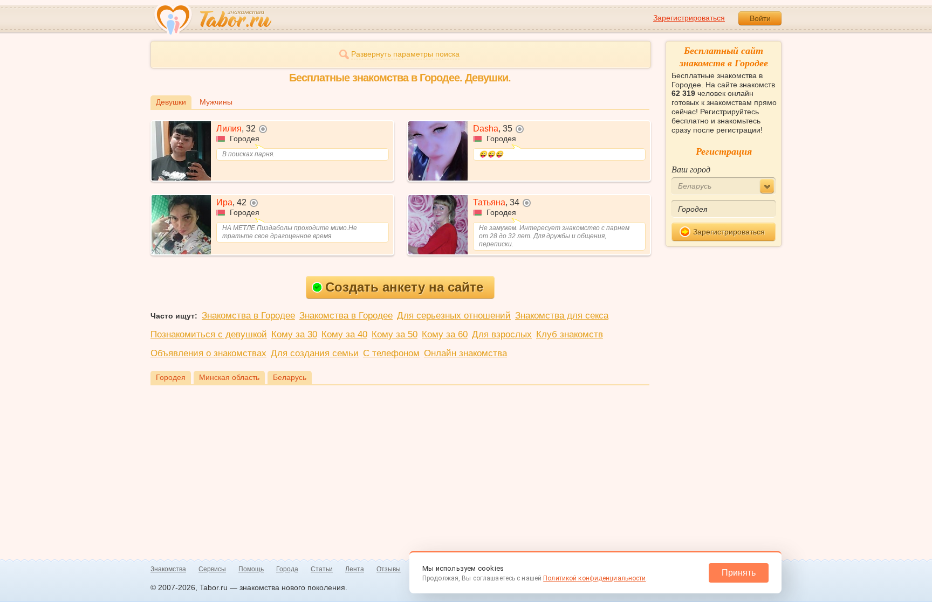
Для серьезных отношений (454, 315)
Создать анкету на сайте (404, 287)
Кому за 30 (294, 334)
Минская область (229, 377)
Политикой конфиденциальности (594, 578)
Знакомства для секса (561, 315)
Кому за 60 (445, 334)
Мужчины (216, 102)
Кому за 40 (344, 334)
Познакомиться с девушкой (208, 334)
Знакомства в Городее (248, 315)
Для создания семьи (315, 353)
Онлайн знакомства (465, 353)
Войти (760, 18)
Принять (739, 572)
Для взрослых (502, 334)
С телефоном (391, 353)
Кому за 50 (394, 334)
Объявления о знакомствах (208, 353)
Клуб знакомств (569, 334)
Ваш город (690, 169)
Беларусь (289, 377)
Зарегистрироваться (689, 17)
